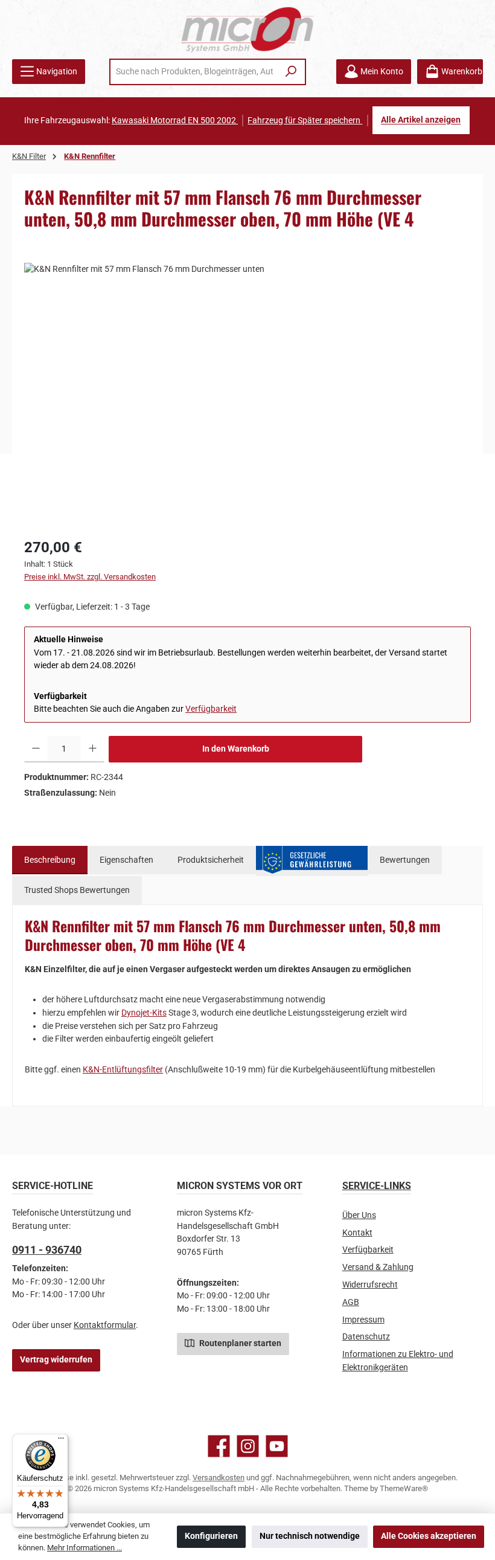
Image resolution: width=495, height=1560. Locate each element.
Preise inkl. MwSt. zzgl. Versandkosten (90, 576)
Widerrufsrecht (370, 1285)
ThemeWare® (404, 1488)
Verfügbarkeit (211, 709)
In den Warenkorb (235, 749)
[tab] (50, 860)
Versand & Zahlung (378, 1267)
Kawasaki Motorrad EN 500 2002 (175, 120)
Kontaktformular (105, 1325)
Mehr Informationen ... (84, 1547)
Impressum (363, 1320)
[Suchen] (291, 72)
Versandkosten (218, 1477)
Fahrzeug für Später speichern (305, 120)
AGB (350, 1302)
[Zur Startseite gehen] (247, 29)
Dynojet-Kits (144, 1013)
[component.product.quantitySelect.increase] (92, 749)
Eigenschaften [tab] (126, 860)
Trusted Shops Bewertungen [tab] (77, 890)
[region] (247, 393)
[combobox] (194, 72)
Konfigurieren (211, 1536)
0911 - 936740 (46, 1249)
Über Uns (359, 1215)
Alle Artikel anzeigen (421, 120)
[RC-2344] (247, 393)
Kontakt (357, 1233)
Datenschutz (366, 1337)
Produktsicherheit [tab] (210, 860)
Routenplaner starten (239, 1343)
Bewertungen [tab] (405, 860)
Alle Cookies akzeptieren (428, 1536)
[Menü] (61, 1441)
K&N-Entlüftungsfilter (123, 1070)
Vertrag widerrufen (56, 1360)
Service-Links (376, 1185)
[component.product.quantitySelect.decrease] (36, 749)
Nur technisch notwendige (310, 1536)
